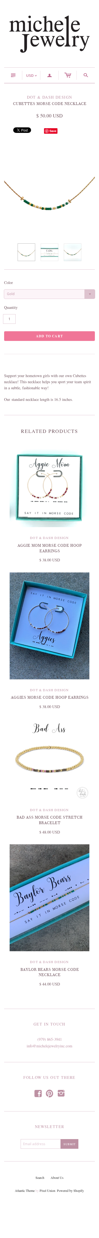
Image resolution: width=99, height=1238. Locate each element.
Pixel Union (47, 1190)
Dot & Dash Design (49, 537)
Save (53, 131)
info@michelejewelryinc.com (49, 1045)
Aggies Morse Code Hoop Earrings (50, 697)
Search (39, 1177)
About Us (57, 1177)
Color (8, 282)
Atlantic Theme (25, 1190)
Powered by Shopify (70, 1190)
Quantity (11, 307)
